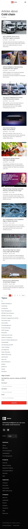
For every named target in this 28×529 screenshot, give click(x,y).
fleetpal (3, 364)
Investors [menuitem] (5, 505)
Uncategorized (5, 349)
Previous (5, 295)
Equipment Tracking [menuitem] (8, 468)
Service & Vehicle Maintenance (9, 340)
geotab (3, 369)
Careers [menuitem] (5, 503)
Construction (4, 308)
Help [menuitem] (4, 510)
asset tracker (4, 357)
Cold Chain (4, 306)
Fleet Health (4, 323)
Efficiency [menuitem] (5, 448)
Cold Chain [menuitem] (5, 485)
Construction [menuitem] (6, 488)
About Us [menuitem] (5, 497)
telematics (4, 371)
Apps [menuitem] (4, 476)
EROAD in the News (6, 315)
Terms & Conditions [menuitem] (7, 525)
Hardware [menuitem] (5, 473)
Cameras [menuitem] (5, 462)
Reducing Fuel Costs (6, 335)
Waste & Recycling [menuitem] (7, 490)
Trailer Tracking (5, 347)
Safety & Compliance (6, 337)
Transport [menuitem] (5, 483)
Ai (2, 301)
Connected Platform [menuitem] (8, 470)
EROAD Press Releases (7, 313)
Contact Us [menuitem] (5, 508)
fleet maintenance (5, 361)
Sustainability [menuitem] (6, 453)
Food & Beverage (5, 327)
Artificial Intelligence (6, 303)
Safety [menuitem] (4, 445)
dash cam (3, 359)
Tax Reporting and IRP (7, 344)
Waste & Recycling (6, 354)
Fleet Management (6, 325)
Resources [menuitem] (5, 513)
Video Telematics (5, 352)
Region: (4, 436)
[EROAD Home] (14, 2)
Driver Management (6, 310)
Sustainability (4, 342)
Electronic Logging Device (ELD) (9, 318)
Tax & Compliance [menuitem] (7, 450)
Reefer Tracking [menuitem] (7, 465)
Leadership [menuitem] (5, 500)
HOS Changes (5, 330)
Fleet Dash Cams (5, 320)
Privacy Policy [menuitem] (16, 525)
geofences (4, 366)
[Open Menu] (25, 2)
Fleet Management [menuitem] (7, 456)
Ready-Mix (4, 332)
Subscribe (14, 402)
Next (23, 295)
